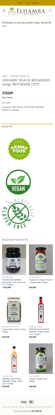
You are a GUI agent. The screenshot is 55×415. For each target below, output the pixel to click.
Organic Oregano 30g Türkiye (38, 380)
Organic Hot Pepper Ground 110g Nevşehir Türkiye (40, 281)
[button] (4, 10)
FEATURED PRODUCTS (19, 76)
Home (4, 76)
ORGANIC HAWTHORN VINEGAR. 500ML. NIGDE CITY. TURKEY (12, 381)
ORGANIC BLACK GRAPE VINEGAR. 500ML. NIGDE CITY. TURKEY (39, 331)
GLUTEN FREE (29, 107)
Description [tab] (7, 127)
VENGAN (15, 110)
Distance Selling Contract (39, 407)
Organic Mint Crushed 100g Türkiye (13, 330)
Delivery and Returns (13, 407)
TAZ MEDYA (36, 411)
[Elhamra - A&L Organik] (27, 10)
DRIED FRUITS (17, 107)
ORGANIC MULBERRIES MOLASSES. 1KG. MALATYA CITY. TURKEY (13, 282)
